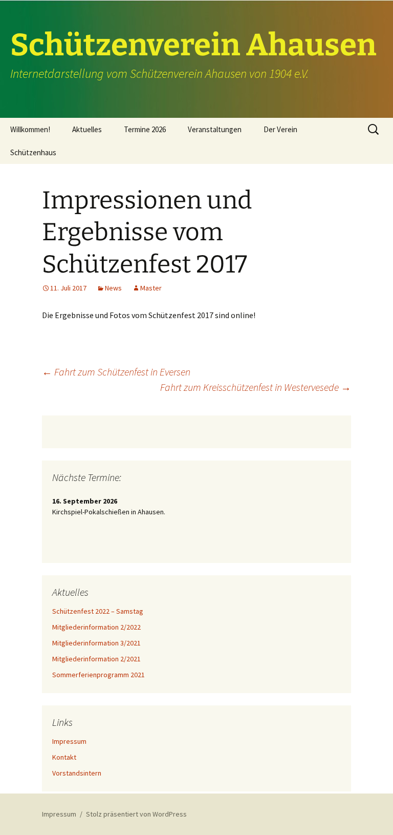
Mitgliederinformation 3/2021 (96, 643)
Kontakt (64, 757)
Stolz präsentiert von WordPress (136, 814)
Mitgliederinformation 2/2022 (96, 627)
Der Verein (280, 129)
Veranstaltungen (215, 129)
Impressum (69, 741)
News (113, 288)
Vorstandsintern (76, 773)
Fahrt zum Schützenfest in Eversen (116, 371)
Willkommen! (30, 129)
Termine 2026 (145, 129)
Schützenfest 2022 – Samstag (97, 611)
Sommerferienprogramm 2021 (98, 674)
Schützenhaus (33, 152)
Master (151, 288)
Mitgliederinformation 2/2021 (96, 658)
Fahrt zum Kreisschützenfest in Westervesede (255, 387)
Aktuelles (87, 129)
